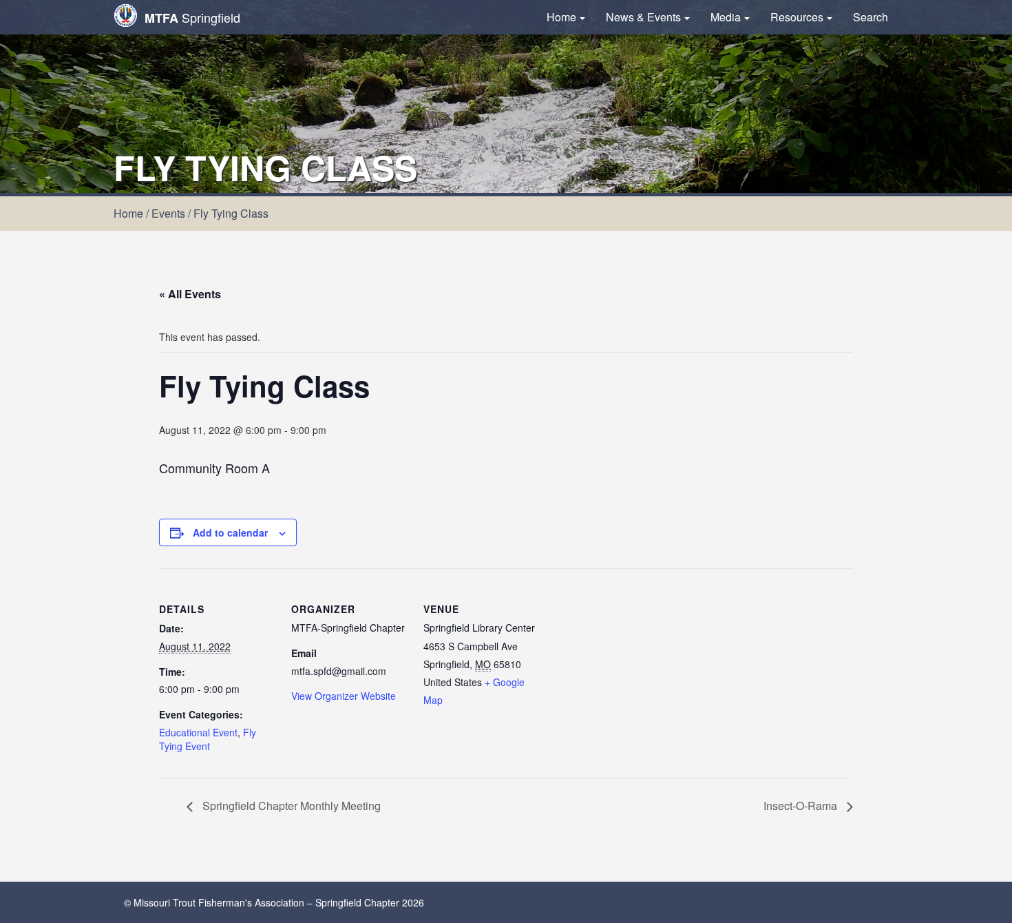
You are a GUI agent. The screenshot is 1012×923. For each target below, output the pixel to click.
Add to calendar (230, 532)
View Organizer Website (343, 696)
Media (725, 17)
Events (168, 213)
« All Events (190, 294)
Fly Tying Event (207, 739)
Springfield (192, 17)
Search (870, 17)
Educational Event (198, 732)
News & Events (643, 17)
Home (561, 17)
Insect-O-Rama (801, 805)
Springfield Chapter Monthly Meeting (290, 805)
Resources (796, 17)
